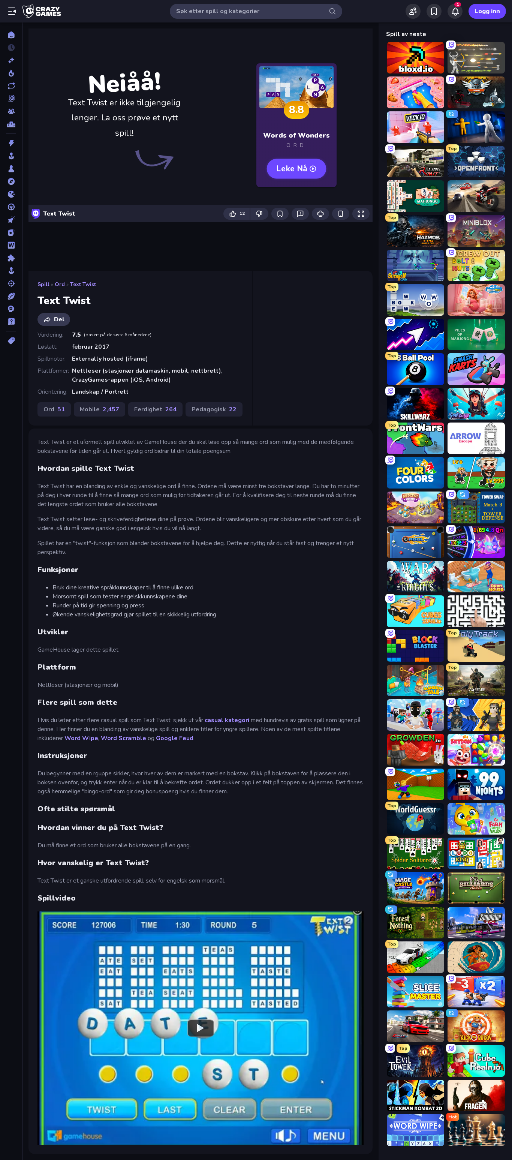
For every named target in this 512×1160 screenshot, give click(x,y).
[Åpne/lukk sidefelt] (12, 11)
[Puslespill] (11, 258)
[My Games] (434, 11)
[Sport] (11, 296)
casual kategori (227, 720)
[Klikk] (11, 219)
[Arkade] (11, 156)
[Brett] (11, 168)
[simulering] (11, 270)
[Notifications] (455, 11)
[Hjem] (11, 34)
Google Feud (174, 738)
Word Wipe (81, 738)
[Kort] (11, 232)
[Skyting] (11, 283)
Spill (43, 284)
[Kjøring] (11, 207)
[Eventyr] (11, 181)
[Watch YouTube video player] (200, 1028)
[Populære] (11, 73)
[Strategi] (11, 309)
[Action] (11, 143)
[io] (11, 194)
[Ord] (11, 245)
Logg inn (487, 11)
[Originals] (11, 98)
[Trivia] (11, 321)
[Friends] (413, 11)
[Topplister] (11, 124)
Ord (60, 284)
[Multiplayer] (11, 111)
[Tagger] (11, 340)
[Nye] (11, 60)
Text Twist (83, 284)
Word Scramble (123, 738)
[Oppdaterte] (11, 85)
